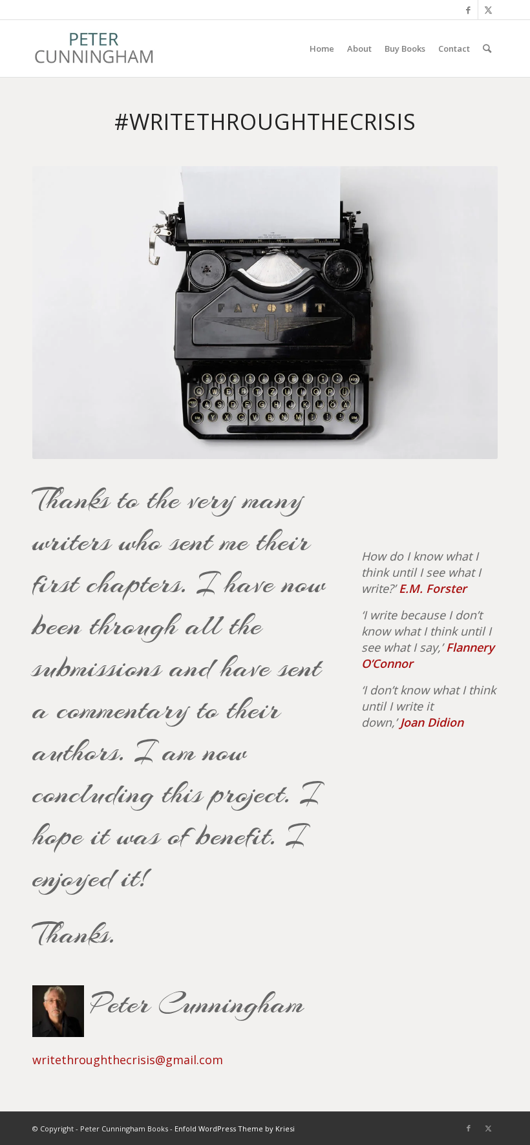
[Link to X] (488, 9)
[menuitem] (322, 48)
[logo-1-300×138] (94, 48)
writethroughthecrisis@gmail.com (127, 1059)
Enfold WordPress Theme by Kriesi (235, 1128)
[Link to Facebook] (468, 9)
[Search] (487, 48)
